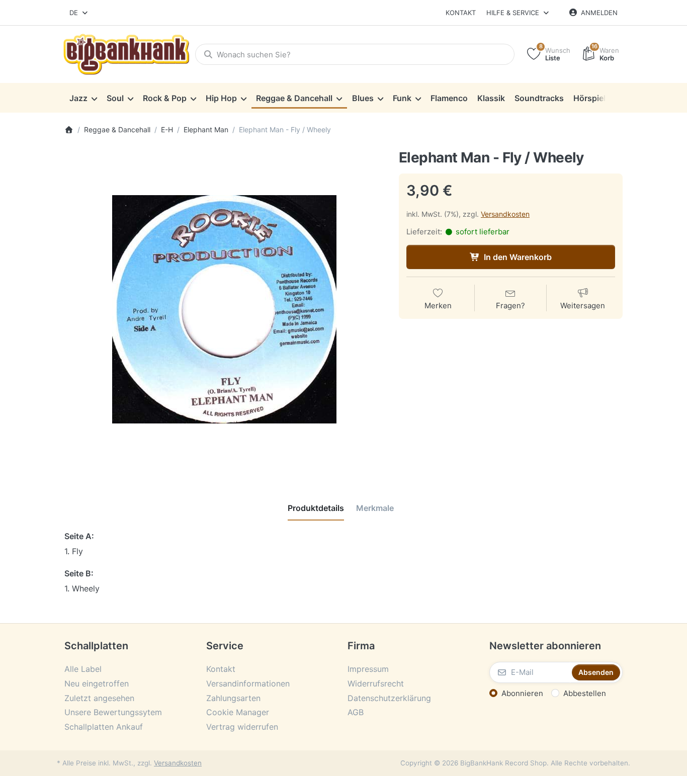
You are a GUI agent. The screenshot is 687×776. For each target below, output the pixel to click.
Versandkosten (505, 214)
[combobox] (79, 12)
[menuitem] (83, 98)
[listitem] (224, 309)
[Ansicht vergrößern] (224, 309)
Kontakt (461, 13)
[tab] (316, 508)
